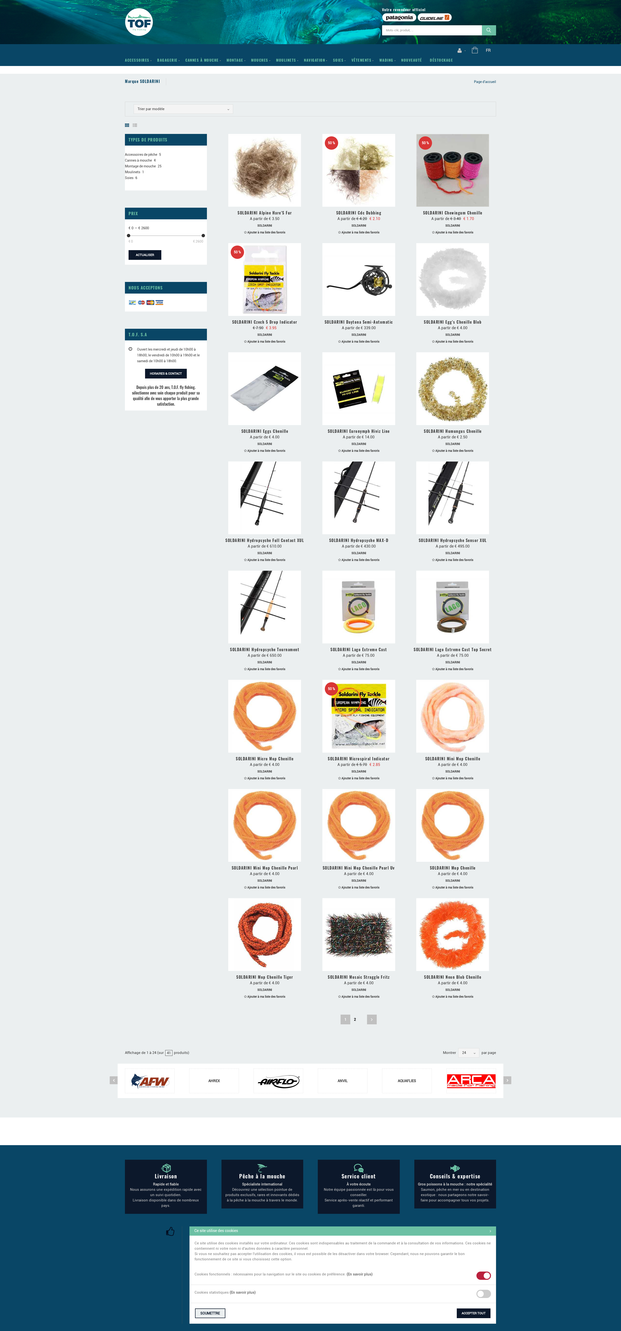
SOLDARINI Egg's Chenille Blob (453, 322)
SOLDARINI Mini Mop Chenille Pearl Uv (359, 868)
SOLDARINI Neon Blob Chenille (452, 977)
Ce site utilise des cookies (216, 1230)
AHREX (214, 1081)
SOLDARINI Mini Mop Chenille (453, 759)
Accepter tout (474, 1313)
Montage (235, 60)
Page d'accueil (485, 82)
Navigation (314, 60)
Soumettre (210, 1313)
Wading (386, 60)
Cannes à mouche (202, 60)
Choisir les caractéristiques (267, 201)
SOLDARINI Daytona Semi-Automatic (359, 322)
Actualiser (145, 255)
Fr (488, 50)
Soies (338, 60)
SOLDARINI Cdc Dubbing (359, 213)
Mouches (259, 60)
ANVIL (343, 1081)
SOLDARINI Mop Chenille (453, 868)
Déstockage (441, 60)
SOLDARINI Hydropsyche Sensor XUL (453, 540)
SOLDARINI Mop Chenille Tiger (264, 977)
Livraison (166, 1176)
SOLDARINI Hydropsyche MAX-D (359, 540)
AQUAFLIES (407, 1081)
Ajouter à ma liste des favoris (266, 232)
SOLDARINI (264, 225)
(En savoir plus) (360, 1274)
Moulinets (286, 60)
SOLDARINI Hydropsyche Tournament (264, 649)
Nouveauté (411, 60)
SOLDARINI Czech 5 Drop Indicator (264, 322)
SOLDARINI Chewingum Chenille (452, 213)
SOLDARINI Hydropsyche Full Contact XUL (264, 540)
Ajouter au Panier (267, 310)
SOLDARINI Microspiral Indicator (359, 759)
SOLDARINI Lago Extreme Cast (358, 649)
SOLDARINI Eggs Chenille (264, 431)
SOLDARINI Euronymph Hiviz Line (359, 431)
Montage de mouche (140, 166)
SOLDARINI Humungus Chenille (453, 431)
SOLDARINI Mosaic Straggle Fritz (359, 977)
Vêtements (361, 60)
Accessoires (137, 60)
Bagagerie (167, 60)
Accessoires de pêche (141, 154)
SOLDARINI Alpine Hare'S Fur (264, 213)
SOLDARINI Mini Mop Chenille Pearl (265, 868)
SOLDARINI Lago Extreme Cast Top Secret (453, 649)
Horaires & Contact (166, 373)
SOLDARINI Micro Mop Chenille (265, 759)
